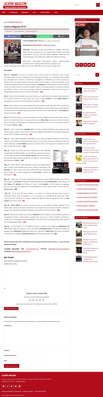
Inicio (5, 22)
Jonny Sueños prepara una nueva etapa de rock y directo (90, 250)
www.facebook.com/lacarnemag (21, 251)
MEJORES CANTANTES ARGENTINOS (88, 184)
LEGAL (56, 12)
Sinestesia (66, 184)
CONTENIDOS (24, 12)
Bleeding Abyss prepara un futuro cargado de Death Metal (90, 225)
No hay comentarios (31, 31)
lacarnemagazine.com (32, 249)
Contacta (4, 381)
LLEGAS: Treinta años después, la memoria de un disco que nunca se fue (91, 141)
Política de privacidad (7, 391)
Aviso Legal (18, 391)
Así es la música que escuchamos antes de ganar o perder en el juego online (91, 150)
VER (41, 92)
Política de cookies (28, 391)
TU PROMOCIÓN (13, 12)
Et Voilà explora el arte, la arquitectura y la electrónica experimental (90, 259)
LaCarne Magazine (19, 31)
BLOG (34, 12)
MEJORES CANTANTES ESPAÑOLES (87, 201)
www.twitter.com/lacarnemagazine (58, 249)
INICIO (3, 12)
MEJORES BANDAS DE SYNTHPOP (87, 193)
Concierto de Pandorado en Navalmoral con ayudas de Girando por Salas (91, 170)
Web (5, 360)
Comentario (8, 325)
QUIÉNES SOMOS (45, 12)
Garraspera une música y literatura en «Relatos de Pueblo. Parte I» (90, 242)
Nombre (7, 350)
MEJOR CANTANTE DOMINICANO (87, 189)
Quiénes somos (21, 381)
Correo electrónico (10, 355)
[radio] (30, 300)
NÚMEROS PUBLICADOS (15, 22)
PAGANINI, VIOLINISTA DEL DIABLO (87, 197)
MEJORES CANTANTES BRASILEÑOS (87, 210)
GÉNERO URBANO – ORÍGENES (86, 205)
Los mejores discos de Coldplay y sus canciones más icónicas (90, 115)
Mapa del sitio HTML (40, 391)
